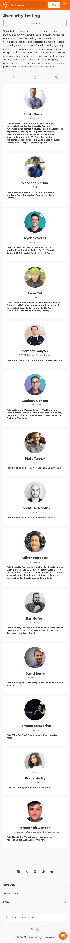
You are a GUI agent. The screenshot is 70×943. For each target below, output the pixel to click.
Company (9, 885)
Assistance (10, 893)
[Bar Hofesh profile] (35, 615)
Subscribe (35, 23)
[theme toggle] (35, 929)
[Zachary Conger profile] (35, 398)
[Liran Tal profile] (35, 291)
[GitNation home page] (5, 5)
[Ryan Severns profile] (35, 234)
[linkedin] (18, 872)
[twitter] (26, 872)
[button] (13, 77)
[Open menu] (64, 4)
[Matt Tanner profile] (35, 452)
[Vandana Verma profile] (35, 179)
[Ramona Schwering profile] (35, 721)
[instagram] (35, 872)
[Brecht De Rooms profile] (35, 501)
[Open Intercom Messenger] (63, 936)
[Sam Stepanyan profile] (35, 344)
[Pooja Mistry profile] (35, 772)
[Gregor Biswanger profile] (35, 823)
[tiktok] (43, 872)
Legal (7, 902)
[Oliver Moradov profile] (35, 557)
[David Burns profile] (35, 668)
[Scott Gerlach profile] (35, 117)
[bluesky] (52, 872)
